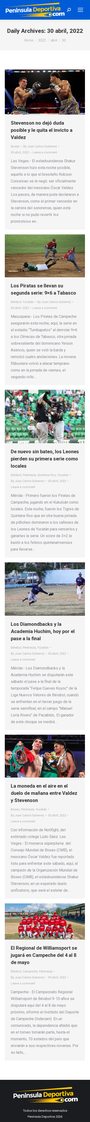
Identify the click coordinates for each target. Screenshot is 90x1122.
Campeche (30, 971)
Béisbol (16, 302)
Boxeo (15, 146)
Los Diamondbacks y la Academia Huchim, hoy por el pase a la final (43, 631)
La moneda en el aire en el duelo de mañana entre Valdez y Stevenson (44, 793)
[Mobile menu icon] (80, 10)
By (40, 146)
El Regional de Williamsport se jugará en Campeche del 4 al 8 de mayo (44, 955)
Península (29, 475)
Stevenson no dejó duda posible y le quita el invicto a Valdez (41, 130)
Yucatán (28, 302)
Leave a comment (45, 152)
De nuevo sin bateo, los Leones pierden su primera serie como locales (45, 459)
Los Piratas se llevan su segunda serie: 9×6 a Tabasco (43, 289)
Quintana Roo (46, 475)
